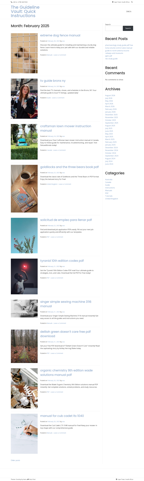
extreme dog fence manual (60, 35)
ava (63, 41)
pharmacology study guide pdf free (119, 45)
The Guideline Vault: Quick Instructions (25, 11)
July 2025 (108, 128)
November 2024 (111, 150)
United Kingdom (52, 184)
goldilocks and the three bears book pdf (69, 167)
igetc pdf (108, 56)
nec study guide (111, 58)
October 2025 (110, 120)
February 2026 (111, 109)
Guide (49, 98)
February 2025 (111, 142)
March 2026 (109, 106)
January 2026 (110, 112)
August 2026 (110, 95)
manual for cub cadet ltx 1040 (62, 416)
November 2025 (111, 117)
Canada (49, 150)
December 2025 (111, 114)
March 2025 (109, 139)
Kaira (25, 479)
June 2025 (109, 131)
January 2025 (110, 145)
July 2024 (108, 161)
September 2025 (111, 123)
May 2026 (109, 101)
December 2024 (111, 147)
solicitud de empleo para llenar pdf (66, 220)
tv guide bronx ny (53, 81)
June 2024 (109, 164)
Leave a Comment (60, 55)
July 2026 (108, 98)
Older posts (15, 460)
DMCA (128, 11)
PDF (48, 237)
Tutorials (108, 196)
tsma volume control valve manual (118, 48)
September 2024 (111, 156)
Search (108, 24)
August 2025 (110, 125)
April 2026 (109, 104)
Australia (108, 179)
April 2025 (109, 136)
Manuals (49, 55)
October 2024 (110, 153)
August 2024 (110, 158)
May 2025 (109, 134)
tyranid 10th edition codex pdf (62, 261)
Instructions (110, 188)
